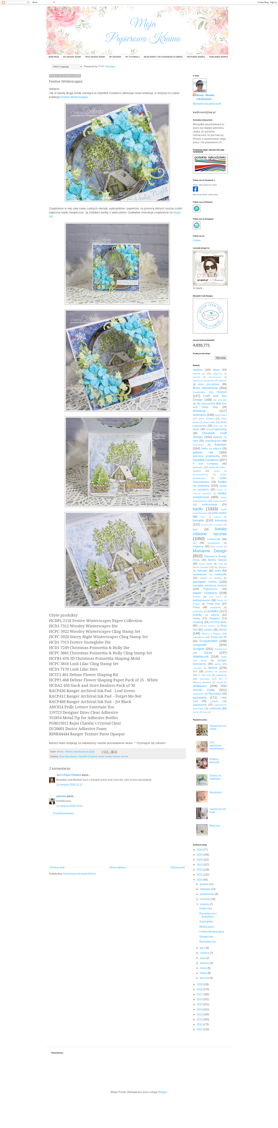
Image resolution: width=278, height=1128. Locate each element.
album (216, 369)
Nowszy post (57, 867)
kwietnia (205, 963)
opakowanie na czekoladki (210, 574)
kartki (101, 756)
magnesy (198, 546)
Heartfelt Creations (87, 756)
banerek (196, 377)
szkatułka (197, 668)
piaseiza (61, 796)
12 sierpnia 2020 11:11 (69, 784)
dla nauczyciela (206, 403)
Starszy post (178, 867)
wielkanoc (200, 686)
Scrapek (198, 648)
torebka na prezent (216, 671)
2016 (200, 999)
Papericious (210, 589)
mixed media (205, 563)
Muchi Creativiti (201, 567)
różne (223, 629)
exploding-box (213, 440)
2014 (200, 1009)
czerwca (205, 953)
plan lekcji (215, 597)
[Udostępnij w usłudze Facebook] (112, 752)
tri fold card (204, 675)
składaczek (201, 656)
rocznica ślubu (218, 622)
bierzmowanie (215, 377)
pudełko (213, 611)
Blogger (162, 1092)
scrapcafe (200, 644)
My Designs (221, 567)
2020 (200, 879)
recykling (198, 622)
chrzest (222, 392)
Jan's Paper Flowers (68, 775)
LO (194, 542)
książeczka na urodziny (212, 524)
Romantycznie (207, 941)
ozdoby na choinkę (210, 578)
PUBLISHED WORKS (218, 57)
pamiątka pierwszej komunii (210, 585)
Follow (197, 240)
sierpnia (205, 904)
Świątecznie (206, 936)
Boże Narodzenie (68, 756)
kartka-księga (209, 504)
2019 (200, 984)
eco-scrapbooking (216, 429)
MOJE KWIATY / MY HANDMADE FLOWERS (163, 57)
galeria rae (203, 452)
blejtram (222, 380)
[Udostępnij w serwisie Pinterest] (115, 752)
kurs (195, 529)
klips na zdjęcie (211, 517)
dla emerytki (220, 400)
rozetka (208, 629)
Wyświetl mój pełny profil (207, 103)
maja (203, 958)
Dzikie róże (205, 908)
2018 (200, 989)
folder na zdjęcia (211, 448)
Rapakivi (214, 618)
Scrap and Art (219, 637)
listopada (205, 889)
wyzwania (200, 697)
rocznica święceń (207, 626)
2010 (200, 1029)
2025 (200, 854)
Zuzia (205, 712)
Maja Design (217, 546)
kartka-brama (220, 501)
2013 (200, 1014)
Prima (196, 607)
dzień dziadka (206, 418)
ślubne (212, 667)
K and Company (205, 463)
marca (204, 968)
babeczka (217, 373)
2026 (200, 849)
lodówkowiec (214, 543)
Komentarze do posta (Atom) (79, 873)
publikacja (198, 611)
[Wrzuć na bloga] (106, 752)
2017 (200, 994)
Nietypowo (215, 792)
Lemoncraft (213, 539)
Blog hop (214, 825)
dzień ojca (218, 426)
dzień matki (209, 422)
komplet (198, 520)
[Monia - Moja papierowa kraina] (195, 190)
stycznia (205, 978)
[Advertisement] (117, 840)
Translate (110, 66)
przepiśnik (215, 607)
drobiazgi (199, 410)
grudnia (204, 884)
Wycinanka (214, 693)
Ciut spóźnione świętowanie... (217, 745)
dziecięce (199, 414)
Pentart (196, 596)
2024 (200, 859)
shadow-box (220, 649)
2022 (200, 869)
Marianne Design (210, 551)
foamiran (221, 444)
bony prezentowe (209, 384)
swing (218, 664)
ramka (196, 618)
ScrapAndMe (208, 641)
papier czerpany (205, 593)
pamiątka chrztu (205, 581)
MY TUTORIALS (132, 57)
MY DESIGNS (115, 57)
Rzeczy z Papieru (211, 633)
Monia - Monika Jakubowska (205, 97)
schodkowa (198, 637)
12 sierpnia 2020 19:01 (69, 806)
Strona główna (117, 867)
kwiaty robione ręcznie (117, 756)
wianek (220, 682)
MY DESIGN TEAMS (72, 57)
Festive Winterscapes (74, 97)
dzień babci (221, 415)
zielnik (196, 712)
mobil (220, 564)
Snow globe (206, 921)
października (207, 894)
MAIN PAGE (54, 57)
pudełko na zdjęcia (206, 615)
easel (196, 429)
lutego (204, 973)
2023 (200, 864)
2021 (200, 874)
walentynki (221, 675)
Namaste (202, 570)
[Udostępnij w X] (109, 752)
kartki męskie (219, 513)
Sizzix (208, 652)
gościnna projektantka (206, 456)
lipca (203, 948)
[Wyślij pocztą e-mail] (103, 752)
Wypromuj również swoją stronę (205, 194)
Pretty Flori (213, 603)
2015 (200, 1004)
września (205, 899)
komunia (221, 520)
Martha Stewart (217, 560)
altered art (199, 373)
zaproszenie (200, 704)
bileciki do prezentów (203, 380)
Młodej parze (206, 926)
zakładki (214, 701)
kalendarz (198, 467)
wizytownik (198, 693)
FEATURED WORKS (196, 57)
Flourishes (198, 444)
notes (218, 570)
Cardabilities (199, 392)
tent (195, 671)
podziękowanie (201, 600)
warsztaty (204, 678)
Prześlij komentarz (63, 813)
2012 (200, 1019)
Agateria (198, 369)
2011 (200, 1024)
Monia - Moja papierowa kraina (205, 185)
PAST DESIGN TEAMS (95, 57)
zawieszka (215, 708)
